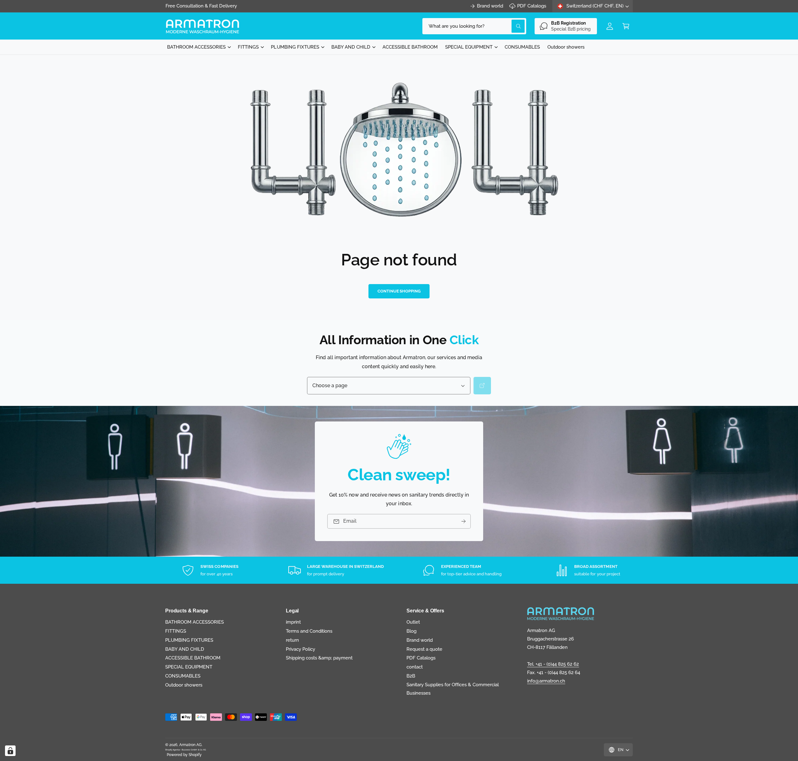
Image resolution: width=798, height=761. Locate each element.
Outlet (413, 622)
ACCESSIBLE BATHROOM (192, 658)
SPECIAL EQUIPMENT (468, 47)
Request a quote (424, 649)
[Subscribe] (463, 521)
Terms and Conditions (309, 631)
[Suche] (482, 385)
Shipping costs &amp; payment (319, 658)
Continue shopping (399, 291)
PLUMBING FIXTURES (295, 47)
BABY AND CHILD (350, 47)
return (292, 640)
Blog (411, 631)
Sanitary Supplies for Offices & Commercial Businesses (452, 689)
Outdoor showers (183, 685)
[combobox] (474, 26)
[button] (626, 26)
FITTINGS (248, 47)
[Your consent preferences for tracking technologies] (10, 750)
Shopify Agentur (173, 750)
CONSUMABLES (182, 676)
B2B (410, 676)
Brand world (490, 6)
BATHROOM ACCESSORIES (196, 47)
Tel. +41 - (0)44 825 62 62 (553, 664)
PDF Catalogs (531, 6)
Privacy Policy (300, 649)
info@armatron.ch (546, 681)
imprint (293, 622)
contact (414, 667)
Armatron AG (190, 745)
